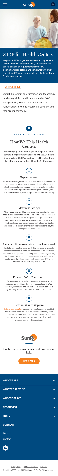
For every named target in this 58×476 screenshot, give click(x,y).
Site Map (43, 467)
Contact (7, 438)
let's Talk (29, 361)
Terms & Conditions (31, 467)
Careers (7, 432)
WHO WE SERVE (13, 87)
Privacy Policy (16, 467)
